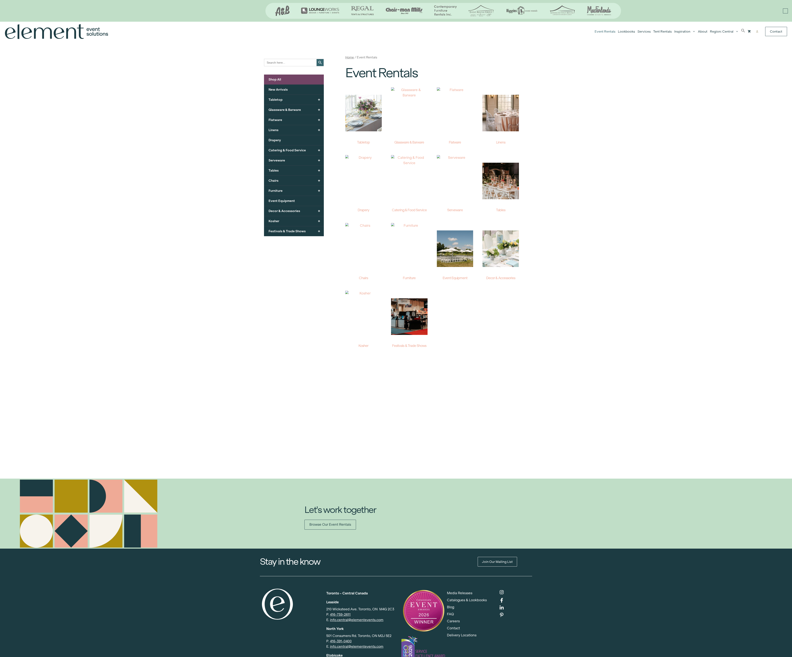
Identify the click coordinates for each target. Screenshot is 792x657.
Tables (294, 170)
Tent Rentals (662, 31)
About (702, 31)
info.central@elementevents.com (356, 620)
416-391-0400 (341, 641)
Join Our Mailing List (497, 561)
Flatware (294, 119)
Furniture (294, 190)
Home (349, 57)
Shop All (275, 79)
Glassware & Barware (294, 109)
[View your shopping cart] (749, 31)
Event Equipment (282, 201)
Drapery (275, 140)
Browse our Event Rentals (330, 525)
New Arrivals (278, 89)
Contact (776, 31)
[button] (743, 31)
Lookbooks (626, 31)
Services (644, 31)
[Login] (757, 31)
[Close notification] (785, 10)
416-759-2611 (340, 615)
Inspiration (682, 31)
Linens (294, 130)
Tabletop (294, 99)
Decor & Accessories (294, 211)
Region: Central (721, 31)
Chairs (294, 180)
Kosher (294, 221)
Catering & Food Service (294, 150)
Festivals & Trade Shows (294, 231)
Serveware (294, 160)
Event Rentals (605, 31)
